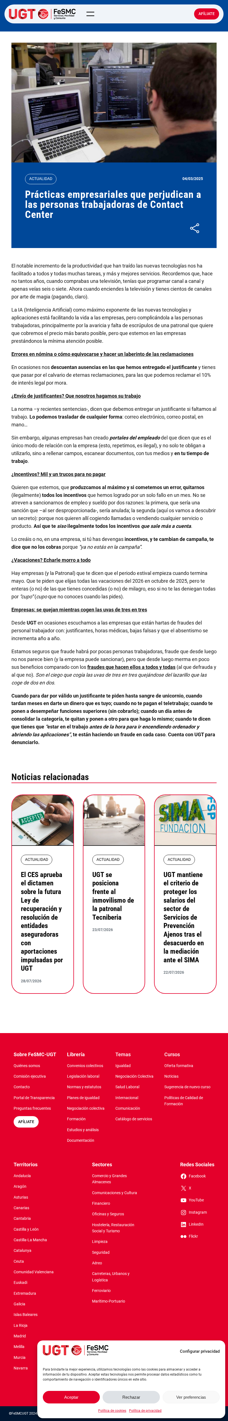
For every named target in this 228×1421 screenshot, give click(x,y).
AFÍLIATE (26, 1121)
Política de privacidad (145, 1411)
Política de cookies (112, 1411)
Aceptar (71, 1397)
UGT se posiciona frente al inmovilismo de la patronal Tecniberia (113, 895)
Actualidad (40, 178)
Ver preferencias (191, 1397)
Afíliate (207, 13)
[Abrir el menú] (90, 14)
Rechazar (131, 1397)
